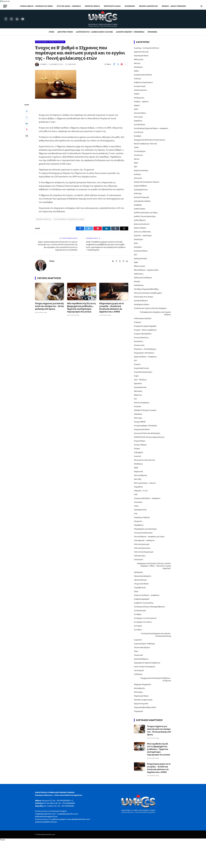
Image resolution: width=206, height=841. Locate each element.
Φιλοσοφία (138, 692)
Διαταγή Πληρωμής (141, 197)
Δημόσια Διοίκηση (141, 170)
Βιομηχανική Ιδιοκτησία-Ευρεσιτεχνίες (149, 140)
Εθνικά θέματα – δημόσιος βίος (146, 270)
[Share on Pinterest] (122, 64)
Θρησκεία (138, 383)
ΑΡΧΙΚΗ (51, 32)
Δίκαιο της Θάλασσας (142, 232)
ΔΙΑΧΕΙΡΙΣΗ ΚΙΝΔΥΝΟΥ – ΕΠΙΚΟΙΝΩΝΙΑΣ (130, 32)
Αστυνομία (138, 117)
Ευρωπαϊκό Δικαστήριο (143, 372)
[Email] (26, 135)
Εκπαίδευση (139, 285)
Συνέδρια (137, 614)
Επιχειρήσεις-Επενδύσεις (144, 353)
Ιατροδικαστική (140, 387)
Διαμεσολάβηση (140, 186)
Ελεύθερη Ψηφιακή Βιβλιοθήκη (146, 289)
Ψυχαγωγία (138, 711)
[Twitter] (26, 117)
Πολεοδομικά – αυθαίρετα (144, 540)
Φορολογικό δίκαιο (141, 696)
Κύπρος (137, 448)
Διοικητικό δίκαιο (141, 251)
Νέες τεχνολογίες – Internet (145, 483)
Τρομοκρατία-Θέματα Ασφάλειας (147, 663)
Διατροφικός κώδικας (142, 201)
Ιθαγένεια (138, 395)
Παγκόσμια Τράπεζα (142, 517)
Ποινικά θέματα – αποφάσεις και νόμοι (36, 6)
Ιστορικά (137, 406)
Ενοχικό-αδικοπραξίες (148, 6)
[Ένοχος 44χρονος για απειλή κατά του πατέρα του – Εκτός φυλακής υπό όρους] (49, 291)
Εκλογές (137, 281)
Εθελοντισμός (139, 266)
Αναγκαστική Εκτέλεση (143, 75)
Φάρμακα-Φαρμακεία (142, 684)
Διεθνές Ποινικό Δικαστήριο (145, 216)
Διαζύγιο (137, 174)
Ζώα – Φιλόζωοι (140, 380)
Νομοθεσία (138, 487)
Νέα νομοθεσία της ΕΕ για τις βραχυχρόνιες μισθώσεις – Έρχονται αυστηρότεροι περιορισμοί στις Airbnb (81, 307)
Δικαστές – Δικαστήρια (143, 235)
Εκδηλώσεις (138, 274)
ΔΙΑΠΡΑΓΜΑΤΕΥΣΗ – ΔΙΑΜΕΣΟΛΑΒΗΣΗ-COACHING (94, 32)
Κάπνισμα (138, 418)
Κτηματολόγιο (139, 441)
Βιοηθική (137, 136)
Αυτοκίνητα (138, 132)
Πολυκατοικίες (140, 556)
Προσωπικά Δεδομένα (142, 576)
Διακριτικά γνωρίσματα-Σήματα (146, 182)
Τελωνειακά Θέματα (142, 647)
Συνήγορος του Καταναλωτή (145, 618)
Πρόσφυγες (138, 572)
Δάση (136, 163)
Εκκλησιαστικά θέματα (143, 278)
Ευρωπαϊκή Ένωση (141, 368)
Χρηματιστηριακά (141, 703)
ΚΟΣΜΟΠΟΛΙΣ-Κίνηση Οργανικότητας (149, 437)
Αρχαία (137, 105)
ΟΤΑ (135, 514)
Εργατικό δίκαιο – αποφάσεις (69, 6)
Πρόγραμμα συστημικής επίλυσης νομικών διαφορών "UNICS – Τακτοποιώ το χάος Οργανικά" (154, 565)
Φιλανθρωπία (139, 688)
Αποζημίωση (130, 6)
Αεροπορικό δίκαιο (141, 56)
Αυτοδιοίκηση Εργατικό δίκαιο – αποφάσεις (151, 128)
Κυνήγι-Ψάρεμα (140, 445)
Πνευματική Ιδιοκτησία (143, 533)
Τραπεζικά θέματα (141, 659)
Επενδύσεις (138, 341)
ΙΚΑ (135, 399)
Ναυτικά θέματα (140, 475)
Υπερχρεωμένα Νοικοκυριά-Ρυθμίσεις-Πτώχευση (155, 679)
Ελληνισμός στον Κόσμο (143, 297)
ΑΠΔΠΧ (136, 94)
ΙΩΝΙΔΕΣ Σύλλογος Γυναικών (145, 410)
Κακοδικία (138, 414)
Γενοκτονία (138, 155)
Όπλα (136, 506)
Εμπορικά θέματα (92, 6)
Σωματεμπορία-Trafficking (144, 644)
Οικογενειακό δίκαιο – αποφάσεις (147, 498)
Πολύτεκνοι (138, 559)
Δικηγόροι (138, 247)
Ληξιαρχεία (138, 452)
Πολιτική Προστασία (142, 548)
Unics (44, 64)
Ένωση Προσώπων (141, 337)
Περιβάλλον (139, 525)
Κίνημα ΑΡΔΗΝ (140, 422)
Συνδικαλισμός (140, 610)
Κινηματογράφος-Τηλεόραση (145, 426)
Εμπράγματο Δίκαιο (112, 6)
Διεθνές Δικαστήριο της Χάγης (145, 212)
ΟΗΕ (135, 494)
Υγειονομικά (139, 670)
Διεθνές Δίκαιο (139, 209)
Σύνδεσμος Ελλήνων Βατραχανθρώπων (149, 607)
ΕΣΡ (135, 360)
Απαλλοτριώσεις (140, 90)
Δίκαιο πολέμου (140, 228)
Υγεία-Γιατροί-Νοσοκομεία (144, 667)
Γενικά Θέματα (140, 151)
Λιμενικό (137, 456)
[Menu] (5, 6)
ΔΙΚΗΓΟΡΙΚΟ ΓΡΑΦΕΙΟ (65, 32)
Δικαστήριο (138, 239)
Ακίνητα (137, 63)
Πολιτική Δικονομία (141, 544)
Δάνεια (136, 159)
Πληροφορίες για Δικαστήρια (145, 529)
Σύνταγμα (138, 626)
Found (2, 840)
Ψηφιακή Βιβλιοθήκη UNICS (145, 707)
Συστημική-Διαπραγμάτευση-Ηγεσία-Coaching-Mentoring (156, 634)
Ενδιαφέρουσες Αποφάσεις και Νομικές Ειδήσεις (155, 313)
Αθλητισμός (138, 59)
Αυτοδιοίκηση (139, 124)
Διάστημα (138, 193)
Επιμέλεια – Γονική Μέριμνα (145, 349)
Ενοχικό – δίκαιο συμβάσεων (174, 6)
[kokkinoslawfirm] (103, 19)
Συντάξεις (138, 630)
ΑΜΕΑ (136, 71)
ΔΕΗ (135, 167)
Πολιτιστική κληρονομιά (143, 552)
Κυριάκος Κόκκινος (43, 219)
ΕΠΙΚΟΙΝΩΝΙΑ (152, 32)
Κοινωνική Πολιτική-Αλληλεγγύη (147, 433)
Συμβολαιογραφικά (141, 599)
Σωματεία (138, 640)
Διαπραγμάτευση (141, 190)
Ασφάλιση (138, 121)
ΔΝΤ (135, 255)
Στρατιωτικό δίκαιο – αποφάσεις (147, 595)
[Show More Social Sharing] (126, 64)
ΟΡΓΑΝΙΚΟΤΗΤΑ (140, 510)
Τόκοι (136, 651)
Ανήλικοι (137, 79)
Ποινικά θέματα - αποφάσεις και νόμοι (50, 42)
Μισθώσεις (138, 464)
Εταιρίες (137, 364)
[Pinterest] (26, 129)
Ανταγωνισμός (140, 86)
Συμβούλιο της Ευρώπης (143, 603)
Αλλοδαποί (138, 67)
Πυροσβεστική (140, 587)
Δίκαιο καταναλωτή (141, 224)
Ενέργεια (137, 322)
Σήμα (136, 591)
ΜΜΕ (136, 468)
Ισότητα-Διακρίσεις (141, 403)
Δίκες (136, 243)
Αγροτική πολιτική (141, 52)
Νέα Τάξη (137, 479)
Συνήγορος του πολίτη (143, 622)
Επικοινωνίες (139, 345)
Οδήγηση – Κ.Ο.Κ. (141, 491)
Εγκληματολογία (140, 258)
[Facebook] (26, 111)
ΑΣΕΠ (136, 109)
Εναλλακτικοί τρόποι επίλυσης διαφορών (150, 308)
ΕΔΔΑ (136, 262)
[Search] (201, 6)
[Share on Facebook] (114, 64)
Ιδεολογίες (138, 391)
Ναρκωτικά (138, 471)
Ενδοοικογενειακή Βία (142, 318)
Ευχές (136, 376)
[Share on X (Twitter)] (118, 64)
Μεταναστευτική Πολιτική (144, 460)
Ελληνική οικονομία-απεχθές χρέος (148, 293)
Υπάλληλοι (138, 674)
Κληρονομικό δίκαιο (142, 429)
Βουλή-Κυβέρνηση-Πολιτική (145, 144)
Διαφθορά (138, 205)
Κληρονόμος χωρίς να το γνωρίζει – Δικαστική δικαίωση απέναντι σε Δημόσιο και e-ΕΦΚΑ (111, 307)
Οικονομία (138, 502)
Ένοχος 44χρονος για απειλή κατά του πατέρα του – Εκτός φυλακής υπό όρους (49, 306)
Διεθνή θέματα (140, 220)
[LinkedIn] (26, 123)
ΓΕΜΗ (136, 147)
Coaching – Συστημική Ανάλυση (146, 48)
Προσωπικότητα (140, 580)
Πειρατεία (138, 521)
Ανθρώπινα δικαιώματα (143, 82)
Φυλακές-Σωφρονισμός (143, 700)
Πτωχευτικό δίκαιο (141, 584)
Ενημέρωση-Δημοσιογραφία (145, 326)
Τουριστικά (138, 655)
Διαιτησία (138, 178)
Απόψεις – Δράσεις (141, 101)
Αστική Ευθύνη (140, 113)
